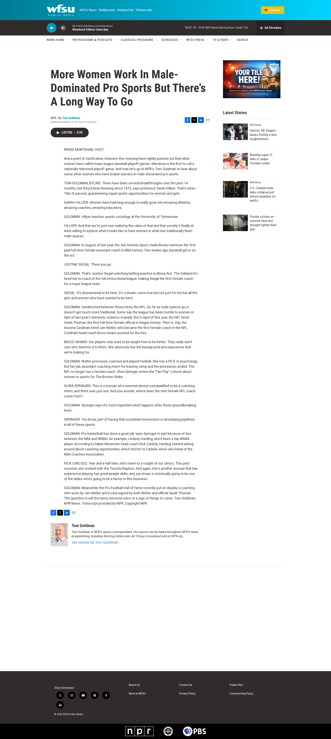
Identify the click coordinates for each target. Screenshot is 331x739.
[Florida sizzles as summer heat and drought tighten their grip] (235, 223)
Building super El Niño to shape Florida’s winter (261, 159)
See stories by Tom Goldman (95, 542)
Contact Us (185, 685)
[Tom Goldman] (59, 534)
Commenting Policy (241, 693)
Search (242, 39)
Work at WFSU (137, 693)
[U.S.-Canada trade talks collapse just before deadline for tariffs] (235, 189)
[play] (51, 28)
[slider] (69, 28)
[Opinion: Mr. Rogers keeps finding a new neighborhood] (235, 132)
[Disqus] (165, 619)
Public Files (236, 685)
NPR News (255, 124)
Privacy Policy (187, 693)
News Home (55, 39)
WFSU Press (195, 39)
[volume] (63, 28)
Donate (274, 10)
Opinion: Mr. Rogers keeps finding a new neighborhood (263, 135)
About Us (134, 685)
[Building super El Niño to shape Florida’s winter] (235, 161)
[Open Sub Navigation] (67, 39)
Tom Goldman (71, 118)
